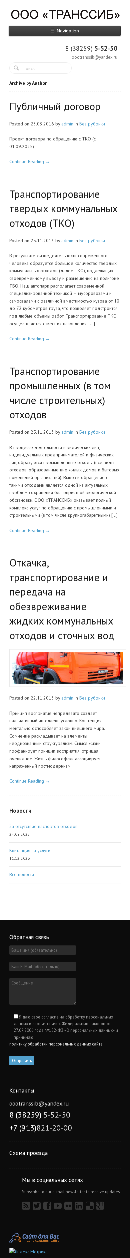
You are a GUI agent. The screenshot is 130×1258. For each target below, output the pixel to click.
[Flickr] (69, 1207)
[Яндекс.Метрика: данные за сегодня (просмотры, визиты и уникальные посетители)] (28, 1252)
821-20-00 (40, 1128)
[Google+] (101, 1207)
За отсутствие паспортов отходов (43, 826)
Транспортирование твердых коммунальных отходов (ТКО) (63, 208)
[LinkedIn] (80, 1207)
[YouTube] (58, 1207)
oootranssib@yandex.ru (94, 57)
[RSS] (27, 1207)
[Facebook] (48, 1207)
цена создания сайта (43, 1240)
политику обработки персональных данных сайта (56, 1043)
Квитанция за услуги (29, 850)
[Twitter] (37, 1207)
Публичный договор (55, 106)
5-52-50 (91, 48)
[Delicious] (90, 1207)
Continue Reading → (29, 161)
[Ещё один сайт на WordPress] (65, 14)
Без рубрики (92, 124)
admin (67, 124)
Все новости (21, 874)
